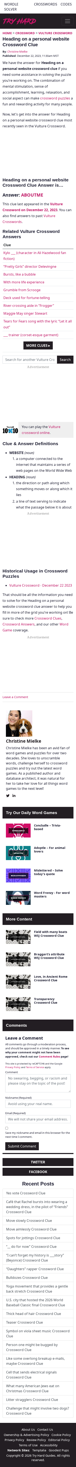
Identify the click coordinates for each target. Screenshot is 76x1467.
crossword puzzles (55, 98)
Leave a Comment (15, 697)
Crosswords (45, 4)
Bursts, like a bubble (19, 274)
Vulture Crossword (55, 33)
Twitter (38, 1162)
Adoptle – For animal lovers (49, 849)
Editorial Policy (59, 1440)
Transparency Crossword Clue (45, 1001)
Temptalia (39, 1450)
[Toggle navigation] (67, 21)
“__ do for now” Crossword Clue (31, 1246)
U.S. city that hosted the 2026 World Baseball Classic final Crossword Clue (35, 1302)
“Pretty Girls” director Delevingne (29, 266)
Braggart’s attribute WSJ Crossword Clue (49, 956)
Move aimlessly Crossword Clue (31, 1229)
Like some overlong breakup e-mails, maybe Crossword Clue (35, 1361)
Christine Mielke (17, 51)
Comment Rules (49, 1056)
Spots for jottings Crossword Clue (33, 1238)
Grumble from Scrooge (22, 290)
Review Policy (36, 1440)
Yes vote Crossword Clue (25, 1193)
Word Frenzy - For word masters (52, 894)
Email (15, 1113)
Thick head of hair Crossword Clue (33, 1313)
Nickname (18, 1098)
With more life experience (23, 282)
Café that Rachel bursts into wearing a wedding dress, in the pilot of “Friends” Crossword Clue (37, 1206)
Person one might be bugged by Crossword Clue (32, 1347)
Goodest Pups (59, 1450)
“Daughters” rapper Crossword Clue (35, 1269)
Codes (66, 4)
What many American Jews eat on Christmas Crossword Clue (32, 1388)
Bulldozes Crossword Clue (27, 1277)
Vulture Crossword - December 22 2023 (40, 585)
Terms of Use (28, 1445)
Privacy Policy (12, 1067)
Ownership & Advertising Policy (26, 1435)
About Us (28, 1430)
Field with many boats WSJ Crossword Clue (50, 933)
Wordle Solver (11, 7)
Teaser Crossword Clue (24, 1322)
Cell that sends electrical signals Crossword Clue (31, 1375)
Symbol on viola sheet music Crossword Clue (38, 1333)
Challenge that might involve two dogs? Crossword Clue (37, 1411)
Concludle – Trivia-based (47, 827)
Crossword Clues (47, 618)
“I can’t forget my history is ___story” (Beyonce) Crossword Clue (35, 1258)
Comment (11, 1072)
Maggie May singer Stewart (25, 313)
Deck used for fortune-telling (26, 297)
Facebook (38, 1171)
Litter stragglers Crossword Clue (32, 1399)
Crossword (25, 33)
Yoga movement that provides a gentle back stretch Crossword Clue (37, 1289)
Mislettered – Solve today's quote (48, 872)
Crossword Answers (19, 624)
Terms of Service (35, 1067)
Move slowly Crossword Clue (29, 1220)
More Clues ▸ (38, 345)
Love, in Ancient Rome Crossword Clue (51, 978)
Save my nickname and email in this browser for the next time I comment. (37, 1135)
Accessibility (48, 1445)
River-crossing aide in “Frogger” (28, 305)
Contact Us (45, 1430)
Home (7, 33)
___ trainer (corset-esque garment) (30, 335)
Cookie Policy (61, 1435)
